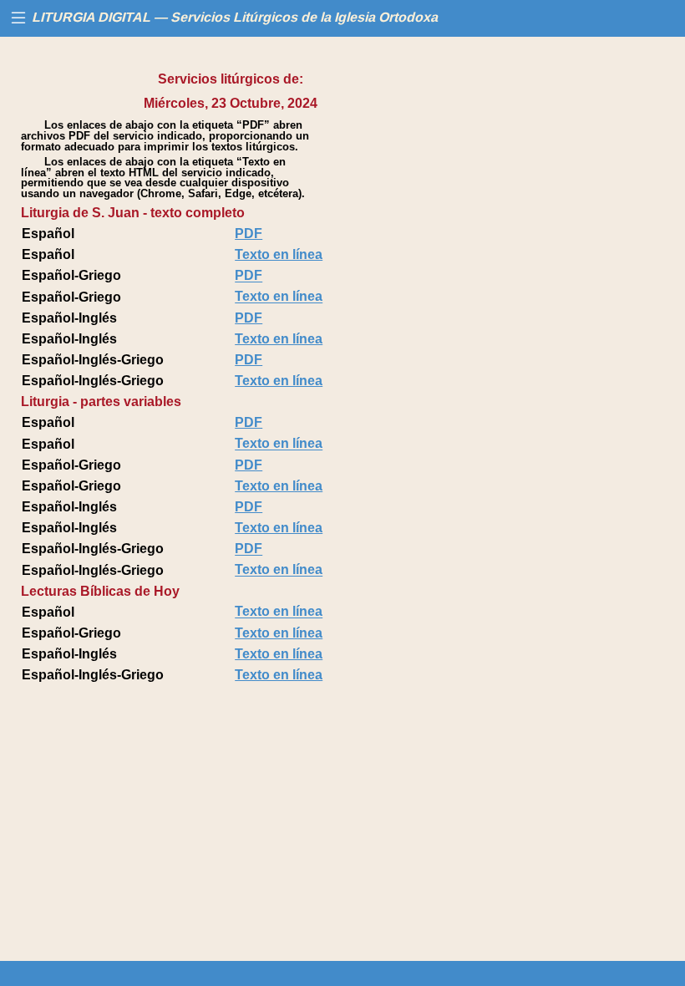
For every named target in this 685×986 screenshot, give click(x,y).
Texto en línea (278, 254)
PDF (248, 233)
